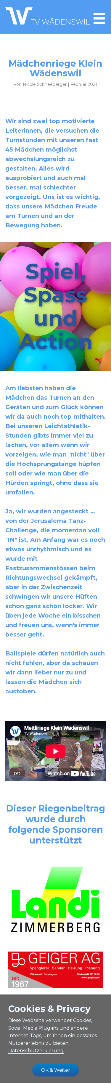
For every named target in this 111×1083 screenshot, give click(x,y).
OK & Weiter (55, 1070)
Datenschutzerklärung (36, 1050)
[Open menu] (99, 18)
